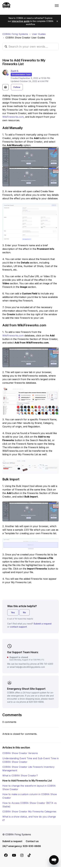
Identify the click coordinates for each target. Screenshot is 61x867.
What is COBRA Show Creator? (20, 775)
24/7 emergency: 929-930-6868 (21, 846)
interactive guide (21, 21)
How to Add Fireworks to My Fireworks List (27, 780)
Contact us (32, 841)
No (24, 612)
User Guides (39, 34)
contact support (18, 626)
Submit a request (43, 623)
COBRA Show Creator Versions (20, 753)
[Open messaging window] (54, 860)
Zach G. (15, 71)
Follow (16, 87)
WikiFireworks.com (13, 116)
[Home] (6, 5)
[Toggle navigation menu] (57, 5)
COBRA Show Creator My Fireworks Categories (29, 811)
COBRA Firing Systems (15, 34)
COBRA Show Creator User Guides (25, 37)
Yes (13, 612)
